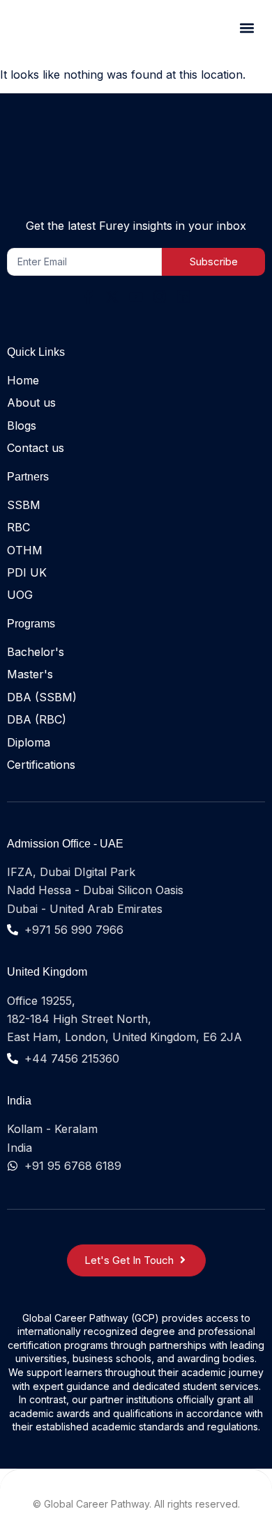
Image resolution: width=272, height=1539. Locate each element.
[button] (246, 28)
